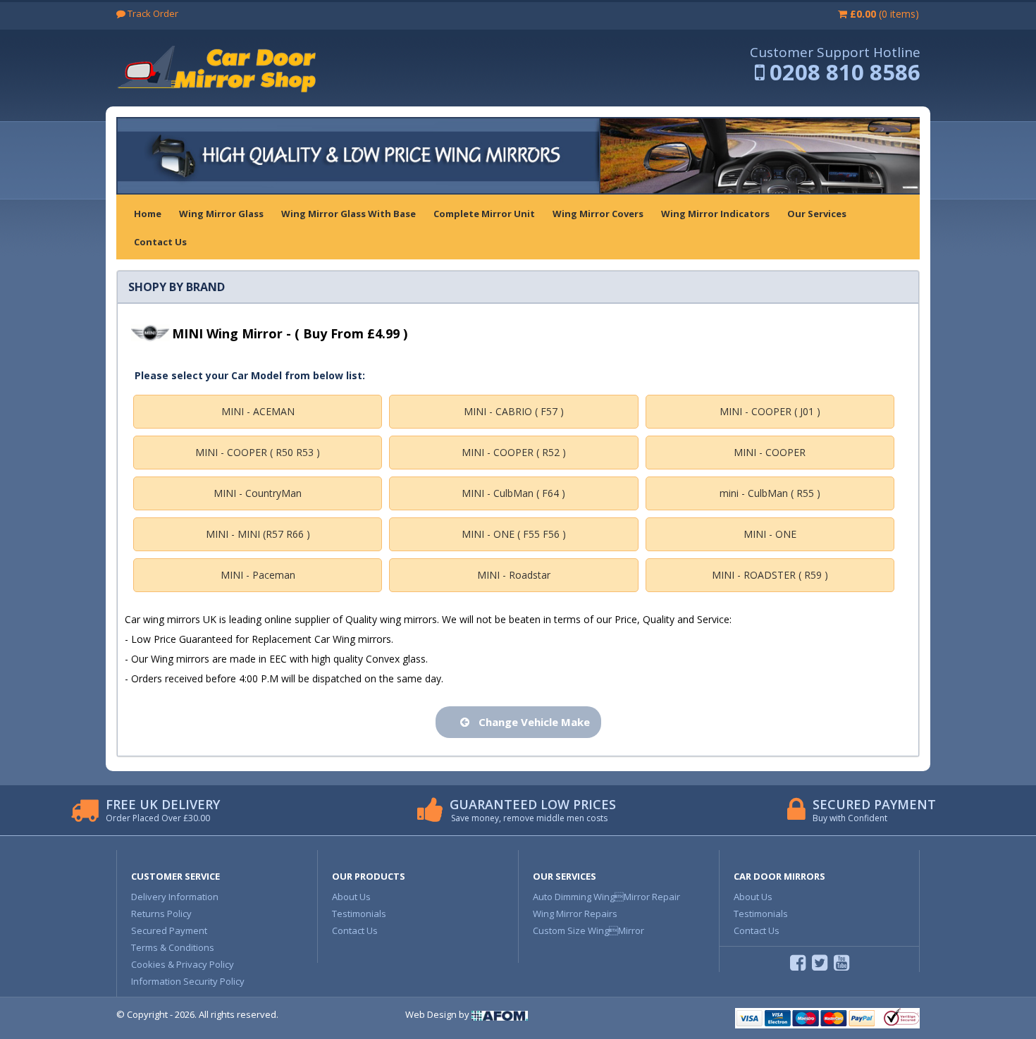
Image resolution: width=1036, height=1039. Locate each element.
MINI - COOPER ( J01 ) (770, 411)
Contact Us (355, 930)
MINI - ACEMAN (258, 411)
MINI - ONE (770, 534)
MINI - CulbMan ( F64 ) (513, 493)
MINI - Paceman (258, 575)
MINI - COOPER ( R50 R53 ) (257, 452)
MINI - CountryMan (258, 493)
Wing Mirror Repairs (575, 913)
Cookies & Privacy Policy (182, 964)
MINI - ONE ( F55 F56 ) (514, 534)
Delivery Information (174, 896)
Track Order (151, 13)
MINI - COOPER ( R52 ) (514, 452)
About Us (351, 896)
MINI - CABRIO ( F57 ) (514, 411)
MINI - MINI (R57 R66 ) (258, 534)
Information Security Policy (188, 981)
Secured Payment (169, 930)
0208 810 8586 (845, 72)
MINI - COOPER (770, 452)
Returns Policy (161, 913)
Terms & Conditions (172, 947)
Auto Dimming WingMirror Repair (606, 896)
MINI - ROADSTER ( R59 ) (770, 575)
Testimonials (359, 913)
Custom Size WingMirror (588, 930)
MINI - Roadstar (513, 575)
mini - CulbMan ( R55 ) (770, 493)
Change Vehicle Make (531, 722)
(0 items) (884, 13)
